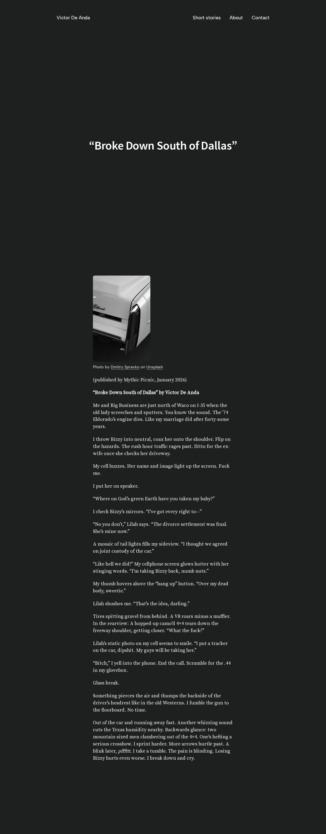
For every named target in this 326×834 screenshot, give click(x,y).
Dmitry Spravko (125, 367)
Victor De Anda (73, 18)
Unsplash (154, 367)
